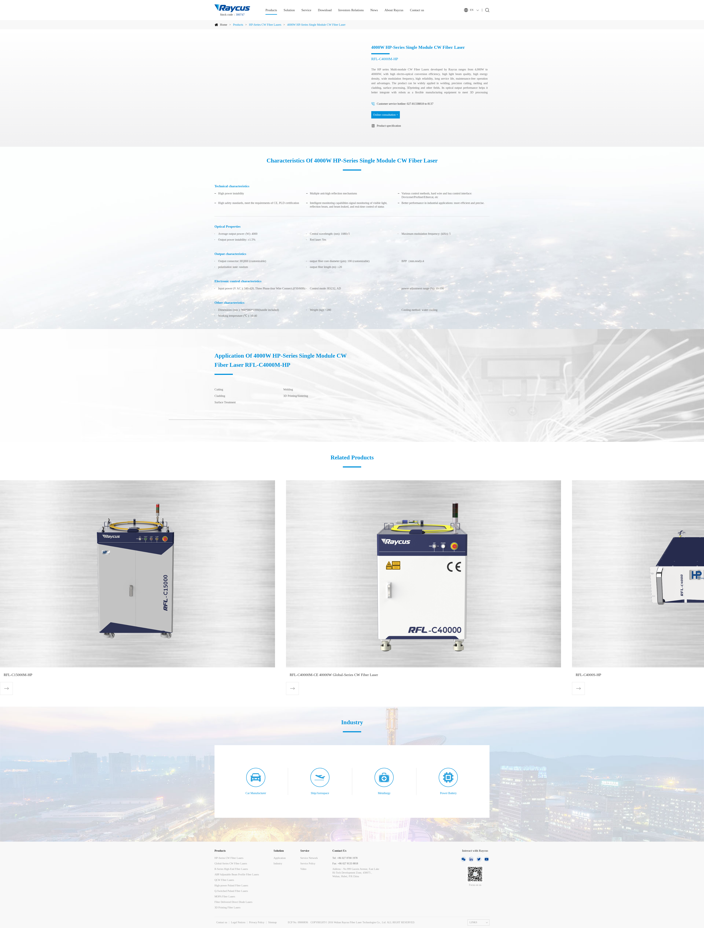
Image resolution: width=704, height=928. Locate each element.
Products (271, 10)
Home (223, 24)
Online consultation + (385, 114)
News (374, 10)
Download (325, 10)
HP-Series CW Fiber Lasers (265, 24)
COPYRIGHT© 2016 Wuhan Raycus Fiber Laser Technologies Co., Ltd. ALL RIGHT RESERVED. (363, 922)
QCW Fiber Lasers (224, 880)
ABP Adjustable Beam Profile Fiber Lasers (236, 874)
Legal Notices (238, 922)
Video (303, 869)
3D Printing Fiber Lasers (227, 907)
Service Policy (307, 863)
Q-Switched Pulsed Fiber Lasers (231, 891)
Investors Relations (351, 10)
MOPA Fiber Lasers (224, 896)
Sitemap (272, 922)
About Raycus (393, 10)
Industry (278, 863)
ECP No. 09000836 (298, 922)
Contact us (417, 10)
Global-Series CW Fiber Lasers (230, 863)
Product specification (389, 125)
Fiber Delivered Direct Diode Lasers (233, 902)
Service (306, 10)
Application (280, 858)
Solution (289, 10)
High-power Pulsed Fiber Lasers (231, 885)
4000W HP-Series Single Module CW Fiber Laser (316, 24)
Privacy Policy (256, 922)
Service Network (309, 858)
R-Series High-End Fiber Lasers (231, 869)
